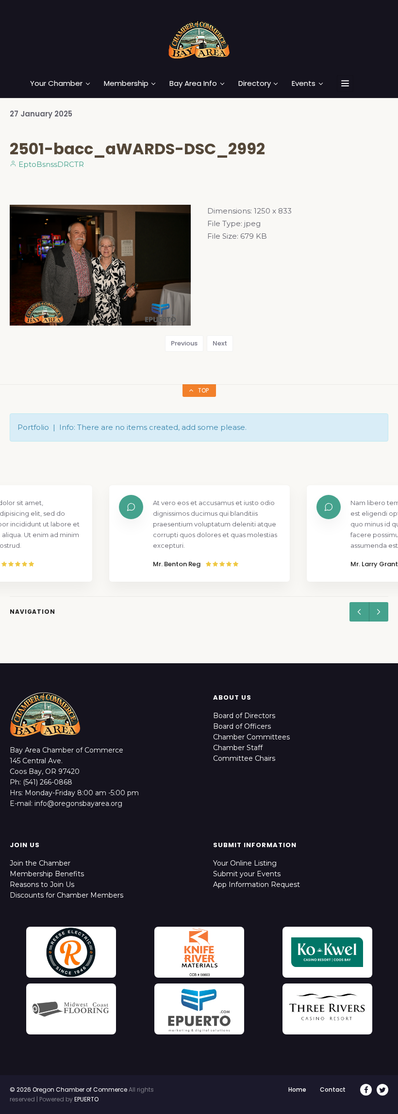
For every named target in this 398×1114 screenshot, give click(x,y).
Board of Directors (244, 715)
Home (297, 1089)
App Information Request (256, 884)
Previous (184, 343)
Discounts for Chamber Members (66, 895)
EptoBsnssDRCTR (50, 164)
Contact (333, 1089)
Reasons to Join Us (42, 884)
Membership (126, 83)
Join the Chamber (40, 863)
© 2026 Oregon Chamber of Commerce (68, 1089)
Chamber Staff (238, 747)
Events (303, 83)
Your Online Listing (245, 863)
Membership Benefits (47, 873)
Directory (254, 83)
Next (220, 343)
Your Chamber (56, 83)
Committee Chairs (244, 758)
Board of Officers (242, 726)
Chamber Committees (251, 737)
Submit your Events (247, 873)
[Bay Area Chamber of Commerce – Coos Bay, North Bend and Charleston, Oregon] (199, 39)
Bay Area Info (193, 83)
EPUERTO (86, 1099)
